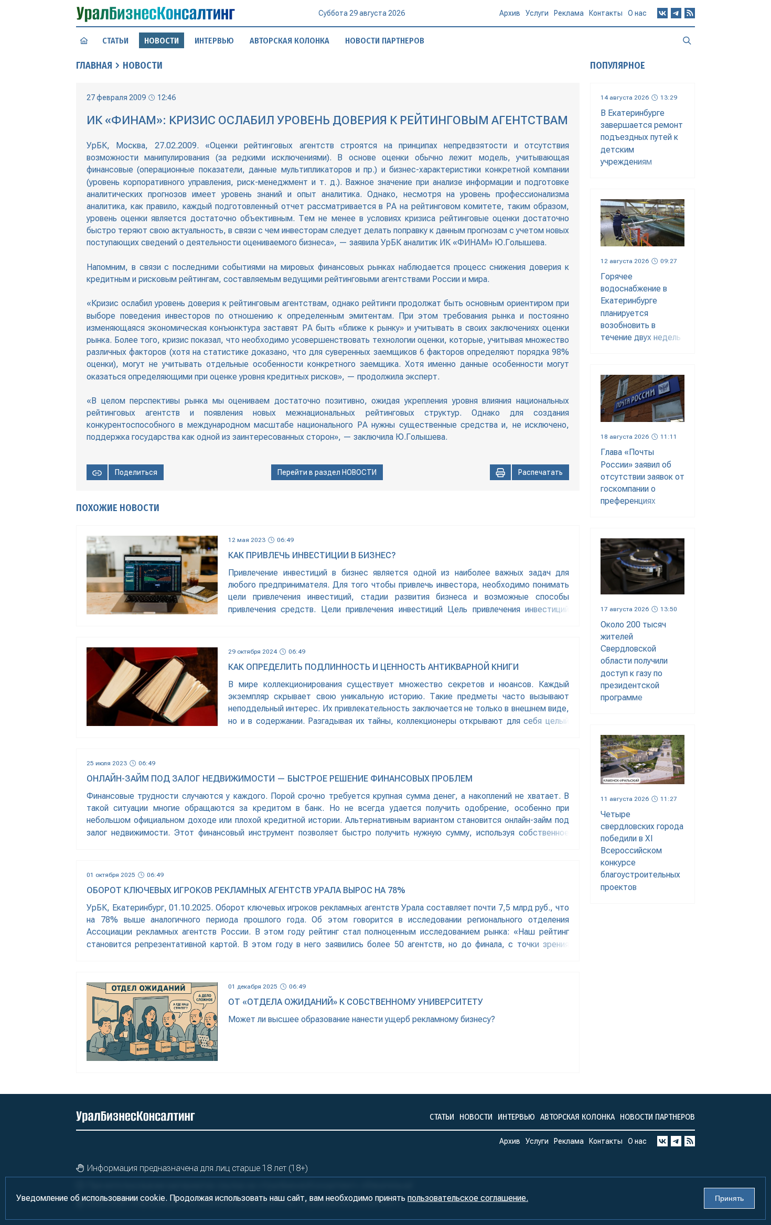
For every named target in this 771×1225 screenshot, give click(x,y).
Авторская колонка (289, 41)
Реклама (569, 13)
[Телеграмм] (676, 13)
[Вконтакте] (662, 13)
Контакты (606, 13)
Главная (94, 65)
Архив (509, 13)
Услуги (537, 13)
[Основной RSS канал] (689, 13)
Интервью (214, 41)
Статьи (115, 41)
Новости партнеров (384, 41)
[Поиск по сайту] (687, 40)
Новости (143, 65)
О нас (637, 13)
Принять (729, 1198)
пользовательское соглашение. (468, 1198)
